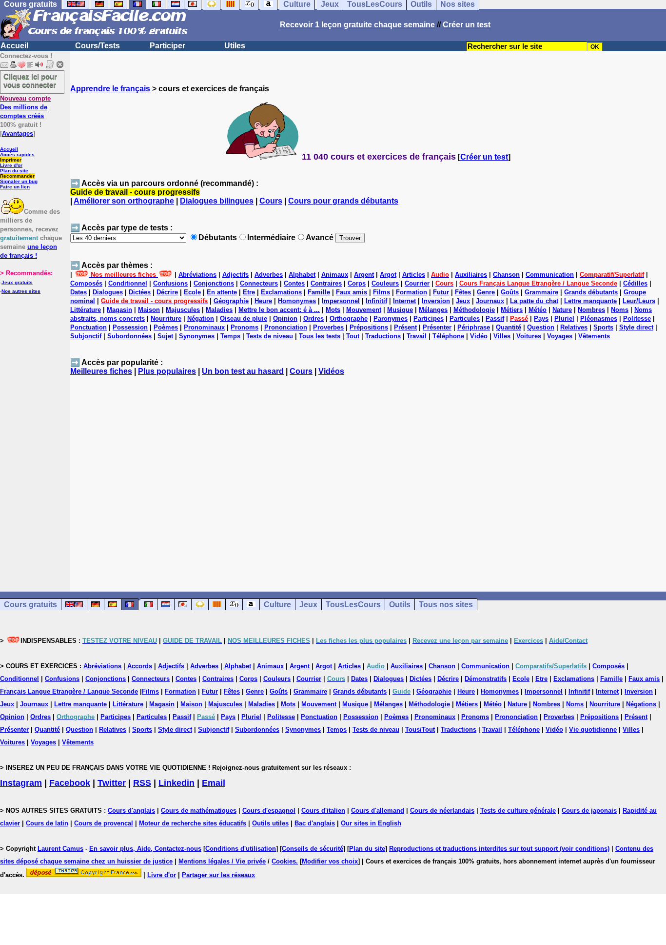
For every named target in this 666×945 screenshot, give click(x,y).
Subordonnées (129, 336)
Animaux (334, 274)
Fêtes (463, 292)
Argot (388, 274)
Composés (86, 283)
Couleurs (385, 283)
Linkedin (176, 783)
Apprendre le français (110, 88)
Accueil (14, 45)
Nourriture (166, 318)
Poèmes (166, 327)
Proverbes (328, 327)
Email (213, 783)
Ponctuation (88, 327)
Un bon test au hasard (243, 371)
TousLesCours (353, 604)
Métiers (512, 309)
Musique (400, 309)
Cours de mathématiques (198, 810)
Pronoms (244, 327)
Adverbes (269, 274)
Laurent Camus (60, 848)
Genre (486, 292)
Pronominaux (204, 327)
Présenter (437, 327)
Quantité (508, 327)
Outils (400, 604)
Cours (270, 201)
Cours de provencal (103, 823)
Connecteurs (259, 283)
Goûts (510, 292)
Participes (428, 318)
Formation (411, 292)
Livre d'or (11, 165)
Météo (538, 309)
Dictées (140, 292)
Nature (562, 309)
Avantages (17, 133)
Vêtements (594, 336)
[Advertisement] (368, 479)
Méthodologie (474, 309)
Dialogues (108, 292)
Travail (417, 336)
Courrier (417, 283)
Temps (230, 336)
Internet (404, 301)
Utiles (234, 45)
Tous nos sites (446, 604)
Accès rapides (17, 154)
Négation (200, 318)
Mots (333, 309)
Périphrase (473, 327)
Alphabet (302, 274)
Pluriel (564, 318)
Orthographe (349, 318)
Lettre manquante (590, 301)
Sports (603, 327)
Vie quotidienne (593, 729)
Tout (352, 336)
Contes (294, 283)
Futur (441, 292)
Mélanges (433, 309)
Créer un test (484, 157)
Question (540, 327)
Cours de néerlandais (442, 810)
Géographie (231, 301)
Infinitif (376, 301)
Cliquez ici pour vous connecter (30, 80)
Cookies (284, 861)
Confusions (170, 283)
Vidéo (479, 336)
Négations (641, 704)
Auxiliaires (471, 274)
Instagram (21, 783)
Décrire (167, 292)
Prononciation (285, 327)
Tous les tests (319, 336)
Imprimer (10, 160)
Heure (263, 301)
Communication (550, 274)
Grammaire (541, 292)
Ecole (192, 292)
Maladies (219, 309)
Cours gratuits (30, 604)
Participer (167, 45)
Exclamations (281, 292)
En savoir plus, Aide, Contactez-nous (145, 848)
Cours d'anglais (131, 810)
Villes (501, 336)
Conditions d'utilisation (240, 848)
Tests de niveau (269, 336)
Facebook (69, 783)
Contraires (326, 283)
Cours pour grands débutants (343, 201)
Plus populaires (167, 371)
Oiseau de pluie (243, 318)
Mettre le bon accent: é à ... (279, 309)
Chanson (506, 274)
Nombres (591, 309)
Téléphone (448, 336)
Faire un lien (15, 186)
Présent (405, 327)
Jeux (463, 301)
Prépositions (369, 327)
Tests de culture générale (518, 810)
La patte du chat (534, 301)
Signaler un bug (19, 181)
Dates (78, 292)
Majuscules (183, 309)
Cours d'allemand (377, 810)
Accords (139, 666)
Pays (541, 318)
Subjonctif (85, 336)
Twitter (112, 783)
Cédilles (635, 283)
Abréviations (197, 274)
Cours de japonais (589, 810)
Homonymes (297, 301)
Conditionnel (127, 283)
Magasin (119, 309)
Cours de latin (47, 823)
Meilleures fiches (101, 371)
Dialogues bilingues (217, 201)
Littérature (85, 309)
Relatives (574, 327)
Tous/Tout (420, 729)
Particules (465, 318)
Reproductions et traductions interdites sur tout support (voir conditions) (499, 848)
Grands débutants (591, 292)
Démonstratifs (486, 678)
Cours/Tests (97, 45)
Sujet (165, 336)
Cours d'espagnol (268, 810)
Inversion (436, 301)
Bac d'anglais (314, 823)
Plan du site (14, 170)
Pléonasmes (598, 318)
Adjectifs (235, 274)
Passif (495, 318)
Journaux (490, 301)
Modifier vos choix (330, 861)
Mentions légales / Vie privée (222, 861)
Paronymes (390, 318)
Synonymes (197, 336)
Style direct (636, 327)
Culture (277, 604)
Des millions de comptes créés (25, 107)
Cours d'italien (323, 810)
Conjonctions (214, 283)
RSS (142, 783)
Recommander (17, 176)
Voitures (528, 336)
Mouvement (363, 309)
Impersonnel (341, 301)
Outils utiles (270, 823)
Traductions (383, 336)
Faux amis (351, 292)
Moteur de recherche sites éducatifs (192, 823)
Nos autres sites (20, 291)
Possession (130, 327)
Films (381, 292)
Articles (413, 274)
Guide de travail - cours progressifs (135, 192)
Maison (149, 309)
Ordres (313, 318)
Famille (319, 292)
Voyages (559, 336)
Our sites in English (371, 823)
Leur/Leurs (639, 301)
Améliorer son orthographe (124, 201)
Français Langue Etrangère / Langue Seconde (69, 691)
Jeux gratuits (17, 282)
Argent (364, 274)
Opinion (285, 318)
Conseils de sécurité (312, 848)
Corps (357, 283)
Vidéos (331, 371)
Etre (249, 292)
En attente (222, 292)
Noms (619, 309)
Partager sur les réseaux (218, 875)
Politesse (637, 318)
